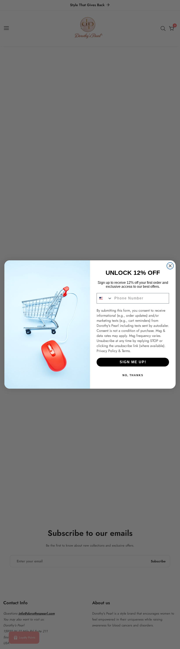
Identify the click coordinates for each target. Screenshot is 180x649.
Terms (126, 350)
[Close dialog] (170, 266)
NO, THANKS (132, 375)
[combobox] (104, 298)
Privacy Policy (107, 350)
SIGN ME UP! (133, 362)
